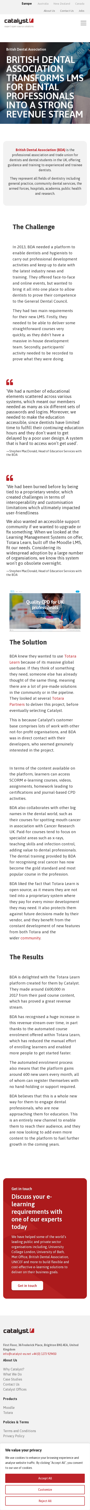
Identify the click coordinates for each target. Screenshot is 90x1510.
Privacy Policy (13, 1436)
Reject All (45, 1501)
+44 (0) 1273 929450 (44, 1354)
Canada (79, 3)
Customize (45, 1489)
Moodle (9, 1407)
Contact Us (67, 10)
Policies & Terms (16, 1422)
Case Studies (12, 1379)
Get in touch (27, 1286)
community (30, 938)
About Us (49, 10)
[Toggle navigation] (83, 23)
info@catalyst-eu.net (17, 1354)
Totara (8, 1413)
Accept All (45, 1478)
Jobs (81, 10)
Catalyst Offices (15, 1389)
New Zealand (62, 3)
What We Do (12, 1374)
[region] (45, 1476)
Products (10, 1399)
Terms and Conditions (19, 1431)
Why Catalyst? (13, 1369)
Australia (43, 3)
